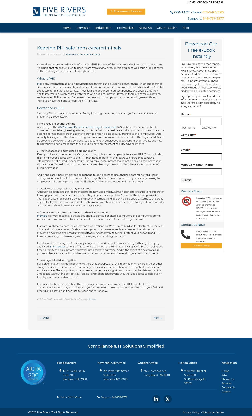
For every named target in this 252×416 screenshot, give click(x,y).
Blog (186, 27)
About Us (145, 27)
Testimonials (125, 27)
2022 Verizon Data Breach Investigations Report (87, 127)
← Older (44, 317)
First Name (188, 127)
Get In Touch (166, 27)
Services (82, 27)
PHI (39, 83)
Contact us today (201, 245)
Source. (92, 299)
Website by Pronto (212, 412)
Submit (186, 180)
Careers (226, 391)
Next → (157, 317)
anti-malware (57, 246)
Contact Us (228, 387)
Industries (102, 27)
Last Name (209, 127)
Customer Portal (210, 2)
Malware (42, 215)
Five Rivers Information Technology (83, 54)
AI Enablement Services (126, 11)
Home (191, 2)
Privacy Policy (191, 412)
